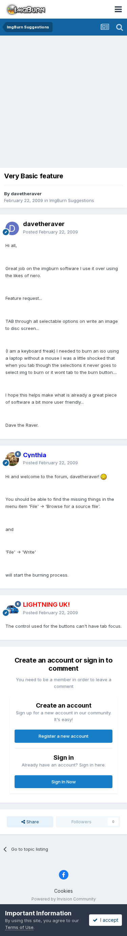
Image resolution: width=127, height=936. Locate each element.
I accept (108, 920)
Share (32, 821)
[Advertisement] (63, 102)
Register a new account (63, 736)
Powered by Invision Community (63, 898)
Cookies (63, 891)
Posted (50, 232)
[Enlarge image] (104, 476)
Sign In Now (63, 781)
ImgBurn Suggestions (71, 200)
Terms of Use (19, 927)
